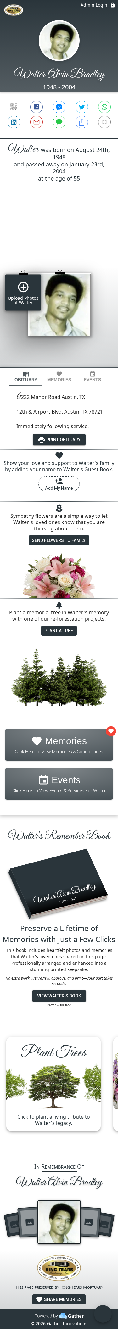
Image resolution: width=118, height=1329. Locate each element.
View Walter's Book (59, 995)
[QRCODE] (14, 107)
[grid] (59, 287)
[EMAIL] (36, 122)
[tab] (25, 377)
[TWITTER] (82, 107)
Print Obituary (63, 439)
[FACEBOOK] (36, 107)
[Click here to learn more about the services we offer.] (59, 1269)
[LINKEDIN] (14, 122)
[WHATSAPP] (104, 107)
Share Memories (62, 1299)
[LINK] (104, 122)
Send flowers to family (59, 540)
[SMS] (59, 122)
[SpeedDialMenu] (103, 1314)
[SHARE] (82, 122)
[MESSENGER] (59, 107)
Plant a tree (58, 630)
